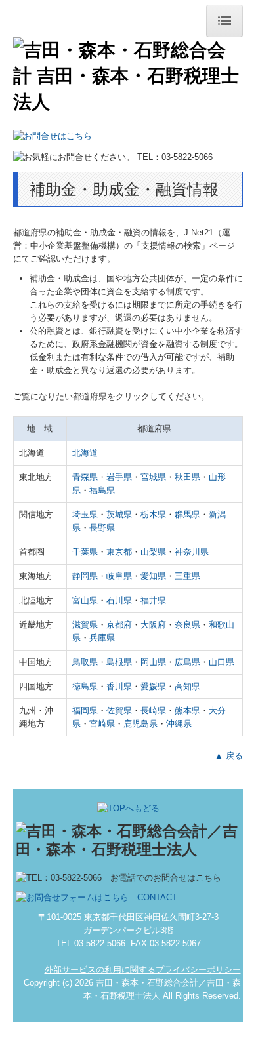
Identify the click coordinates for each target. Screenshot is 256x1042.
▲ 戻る (229, 756)
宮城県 (153, 477)
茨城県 (119, 514)
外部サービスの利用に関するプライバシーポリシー (143, 969)
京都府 (119, 625)
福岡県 (85, 710)
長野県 (102, 527)
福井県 (153, 600)
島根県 (119, 662)
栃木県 (153, 514)
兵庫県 (102, 638)
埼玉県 (85, 514)
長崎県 (153, 710)
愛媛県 (153, 686)
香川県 (119, 686)
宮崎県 (102, 724)
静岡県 (85, 576)
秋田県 (187, 477)
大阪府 (153, 625)
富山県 (85, 600)
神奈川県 (192, 552)
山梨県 (153, 552)
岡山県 (153, 662)
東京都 (119, 552)
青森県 (85, 477)
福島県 (102, 490)
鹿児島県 (140, 724)
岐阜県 (119, 576)
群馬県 (187, 514)
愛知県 (153, 576)
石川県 (119, 600)
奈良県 (187, 625)
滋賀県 (85, 625)
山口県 (221, 662)
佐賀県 (119, 710)
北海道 (85, 453)
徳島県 (85, 686)
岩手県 (119, 477)
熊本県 (187, 710)
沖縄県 (179, 724)
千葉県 (85, 552)
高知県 (187, 686)
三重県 (187, 576)
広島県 (187, 662)
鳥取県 (85, 662)
